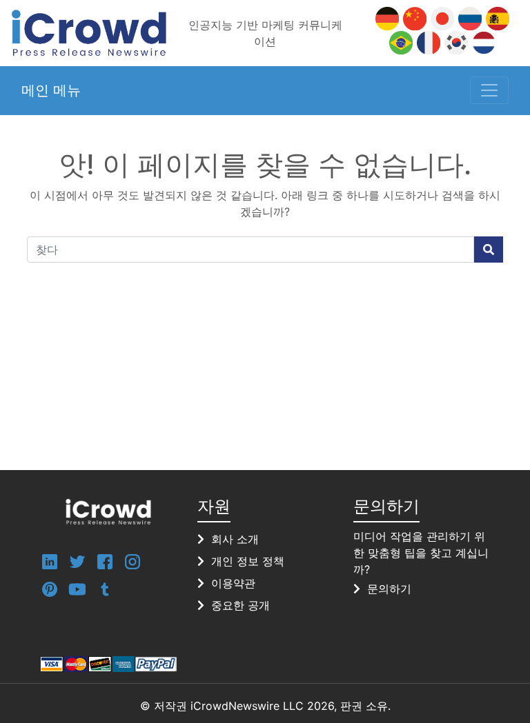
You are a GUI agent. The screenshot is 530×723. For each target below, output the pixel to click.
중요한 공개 (240, 605)
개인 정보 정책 (247, 561)
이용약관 (233, 583)
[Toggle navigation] (489, 90)
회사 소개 (235, 539)
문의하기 (389, 588)
